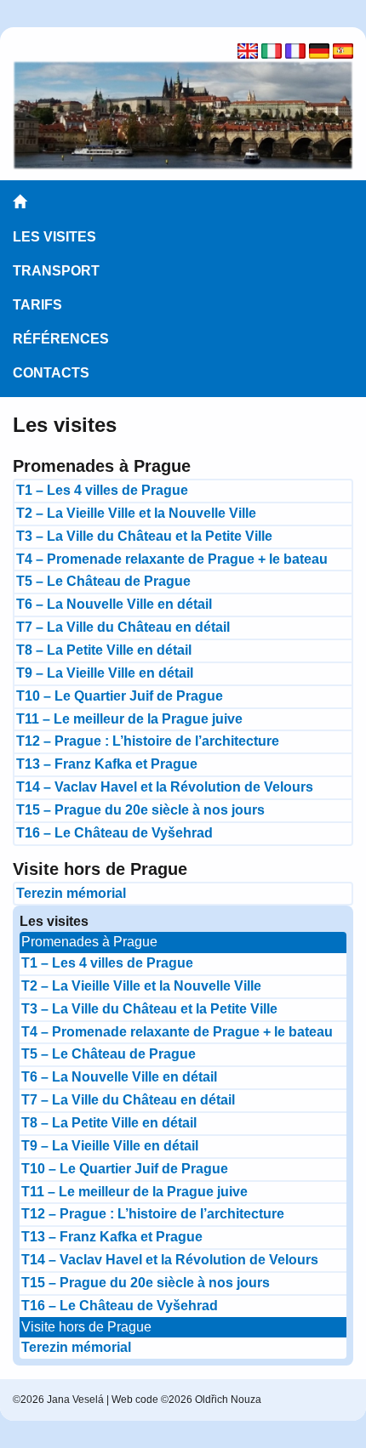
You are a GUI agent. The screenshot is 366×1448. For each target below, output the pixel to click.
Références (61, 339)
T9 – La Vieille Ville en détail (104, 673)
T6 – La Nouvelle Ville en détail (114, 604)
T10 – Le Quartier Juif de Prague (119, 696)
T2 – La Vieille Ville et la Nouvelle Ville (136, 513)
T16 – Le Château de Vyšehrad (114, 833)
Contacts (51, 373)
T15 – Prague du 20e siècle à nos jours (140, 810)
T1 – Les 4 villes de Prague (102, 490)
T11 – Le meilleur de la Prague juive (129, 719)
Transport (56, 271)
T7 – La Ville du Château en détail (123, 627)
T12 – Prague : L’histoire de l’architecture (147, 741)
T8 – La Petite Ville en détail (104, 650)
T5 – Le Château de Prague (103, 581)
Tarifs (37, 305)
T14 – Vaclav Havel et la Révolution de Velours (164, 787)
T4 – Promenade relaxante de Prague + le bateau (172, 559)
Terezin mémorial (71, 893)
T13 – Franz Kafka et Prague (106, 764)
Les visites (54, 237)
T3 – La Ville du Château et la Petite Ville (144, 536)
